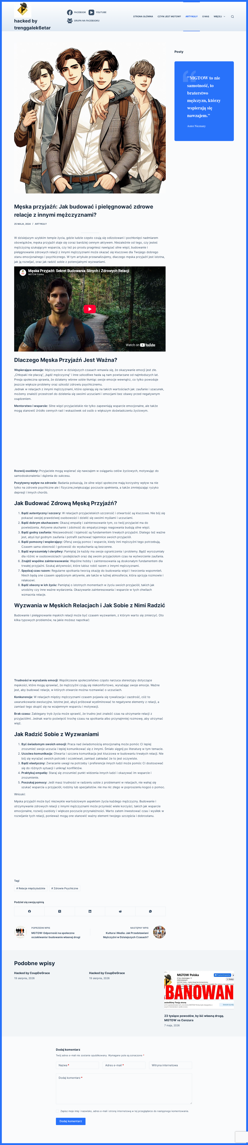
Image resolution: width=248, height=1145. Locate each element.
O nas (205, 16)
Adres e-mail (114, 1065)
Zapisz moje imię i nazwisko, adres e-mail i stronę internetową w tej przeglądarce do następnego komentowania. (124, 1111)
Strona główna (143, 16)
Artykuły (192, 16)
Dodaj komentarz (70, 1077)
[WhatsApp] (150, 911)
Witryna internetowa (165, 1065)
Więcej (218, 16)
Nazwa (64, 1065)
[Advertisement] (90, 440)
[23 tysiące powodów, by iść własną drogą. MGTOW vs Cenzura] (199, 990)
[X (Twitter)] (60, 911)
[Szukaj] (232, 16)
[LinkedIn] (90, 911)
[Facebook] (29, 911)
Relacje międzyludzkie (30, 888)
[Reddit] (120, 911)
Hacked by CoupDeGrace (32, 973)
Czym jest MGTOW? (169, 16)
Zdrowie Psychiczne (64, 888)
